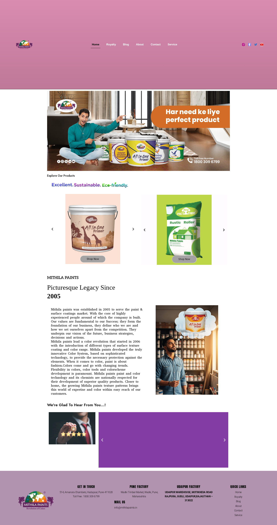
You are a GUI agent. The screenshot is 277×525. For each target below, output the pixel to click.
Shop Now (93, 258)
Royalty (111, 44)
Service (172, 44)
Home (95, 44)
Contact (156, 44)
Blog (126, 44)
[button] (52, 229)
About (140, 44)
